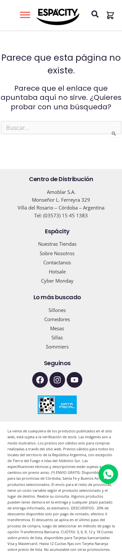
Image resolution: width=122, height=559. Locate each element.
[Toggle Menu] (25, 18)
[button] (110, 15)
